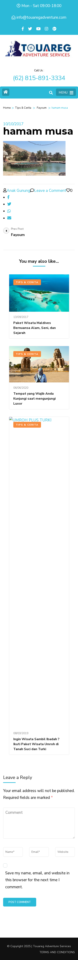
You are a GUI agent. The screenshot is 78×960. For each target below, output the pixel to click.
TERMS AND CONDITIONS (57, 952)
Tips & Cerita (23, 108)
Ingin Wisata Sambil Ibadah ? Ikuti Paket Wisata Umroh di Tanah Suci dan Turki (36, 744)
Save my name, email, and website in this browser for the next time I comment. (37, 880)
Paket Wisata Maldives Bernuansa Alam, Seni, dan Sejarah (34, 328)
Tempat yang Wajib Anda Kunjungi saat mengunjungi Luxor (34, 398)
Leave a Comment (50, 190)
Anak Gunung (18, 190)
